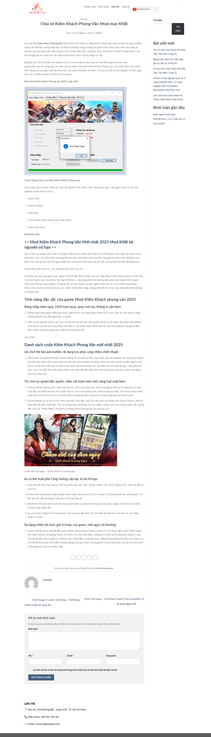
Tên (30, 656)
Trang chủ (90, 7)
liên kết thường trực (104, 568)
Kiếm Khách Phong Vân (50, 43)
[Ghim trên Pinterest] (89, 557)
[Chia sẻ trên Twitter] (78, 557)
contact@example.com (47, 724)
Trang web (111, 656)
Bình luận (33, 629)
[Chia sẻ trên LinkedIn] (95, 557)
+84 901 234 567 (50, 717)
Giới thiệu (103, 7)
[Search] (80, 7)
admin (99, 33)
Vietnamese (143, 9)
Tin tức (115, 7)
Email (70, 656)
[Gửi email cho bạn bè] (84, 557)
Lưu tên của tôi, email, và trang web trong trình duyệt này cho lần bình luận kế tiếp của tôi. (75, 670)
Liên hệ (126, 7)
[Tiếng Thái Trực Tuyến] (49, 7)
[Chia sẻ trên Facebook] (73, 557)
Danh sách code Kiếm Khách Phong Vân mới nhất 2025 (73, 345)
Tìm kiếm (157, 20)
